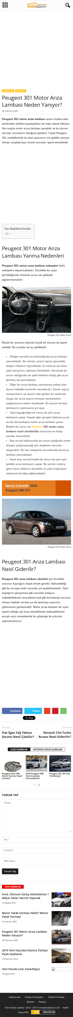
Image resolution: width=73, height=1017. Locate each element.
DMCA (37, 1012)
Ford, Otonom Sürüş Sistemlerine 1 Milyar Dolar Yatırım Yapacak (25, 896)
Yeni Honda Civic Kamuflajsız (21, 969)
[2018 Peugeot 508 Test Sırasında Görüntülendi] (36, 763)
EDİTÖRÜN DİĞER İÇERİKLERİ (47, 749)
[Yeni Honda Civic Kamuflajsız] (61, 973)
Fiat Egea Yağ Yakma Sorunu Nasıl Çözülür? (18, 735)
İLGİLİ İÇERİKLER (19, 749)
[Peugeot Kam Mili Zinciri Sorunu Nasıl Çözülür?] (13, 763)
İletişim (42, 1001)
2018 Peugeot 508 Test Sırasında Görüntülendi (34, 776)
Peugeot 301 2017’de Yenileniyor (59, 774)
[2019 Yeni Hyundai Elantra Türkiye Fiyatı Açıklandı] (61, 955)
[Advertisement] (36, 48)
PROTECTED (49, 1012)
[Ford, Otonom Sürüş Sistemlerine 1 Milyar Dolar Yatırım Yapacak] (61, 899)
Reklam (30, 1001)
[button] (67, 5)
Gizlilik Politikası (56, 997)
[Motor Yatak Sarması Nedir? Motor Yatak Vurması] (61, 918)
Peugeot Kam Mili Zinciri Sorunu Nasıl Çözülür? (12, 776)
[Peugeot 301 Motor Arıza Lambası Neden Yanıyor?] (61, 937)
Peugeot (21, 91)
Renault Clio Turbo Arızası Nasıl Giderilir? (55, 735)
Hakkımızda (14, 997)
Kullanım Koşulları (34, 997)
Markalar (8, 91)
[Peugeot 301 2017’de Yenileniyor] (60, 763)
